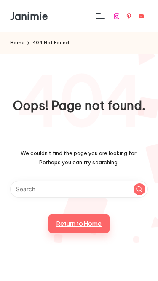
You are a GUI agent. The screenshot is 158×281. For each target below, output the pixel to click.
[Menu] (100, 16)
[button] (139, 189)
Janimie (29, 16)
